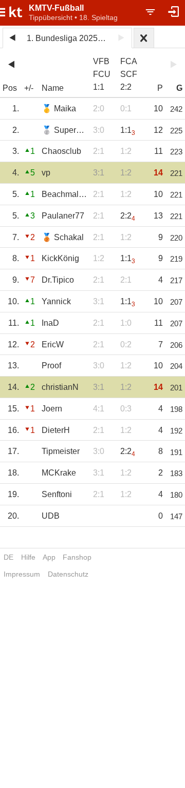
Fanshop (77, 557)
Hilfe (28, 557)
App (49, 557)
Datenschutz (68, 574)
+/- (28, 88)
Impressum (22, 574)
